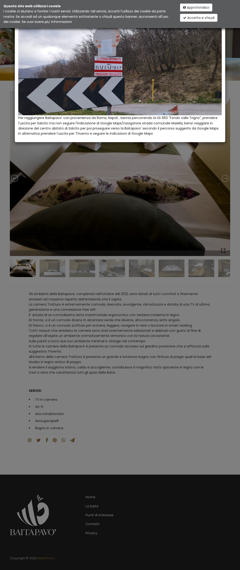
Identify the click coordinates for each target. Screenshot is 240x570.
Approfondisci (197, 7)
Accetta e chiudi (200, 17)
